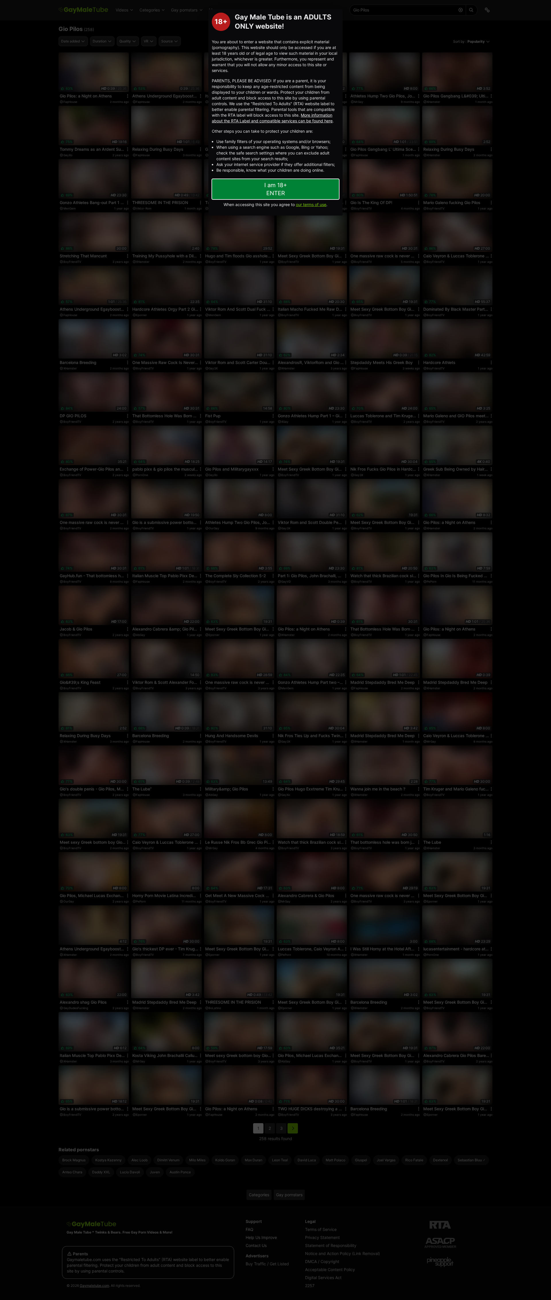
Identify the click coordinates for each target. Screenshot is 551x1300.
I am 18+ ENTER (275, 189)
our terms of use (311, 204)
